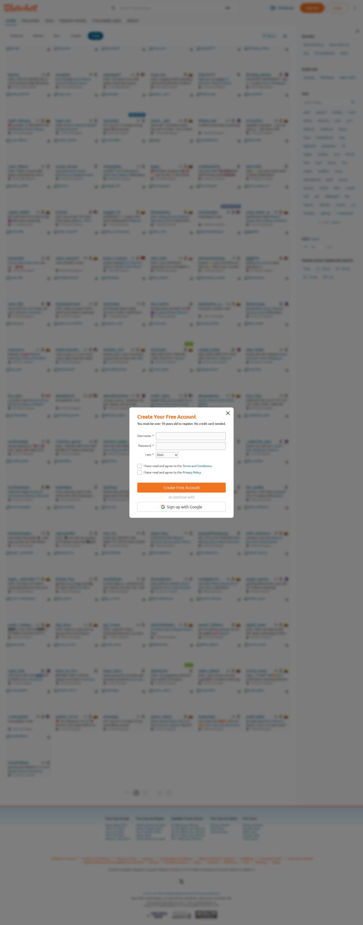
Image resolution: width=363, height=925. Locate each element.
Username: (144, 436)
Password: (145, 446)
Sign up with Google (184, 507)
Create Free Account (181, 487)
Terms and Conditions (197, 466)
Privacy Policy (192, 472)
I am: (148, 454)
